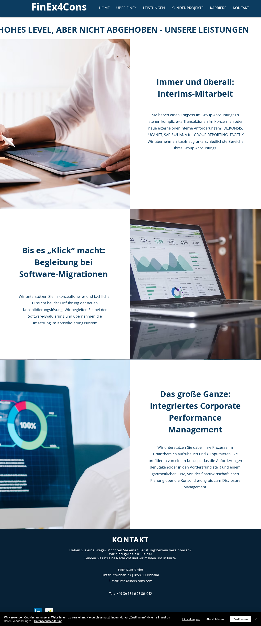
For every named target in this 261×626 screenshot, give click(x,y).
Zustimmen (240, 619)
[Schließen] (256, 619)
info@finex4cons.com (135, 581)
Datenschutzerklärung (48, 621)
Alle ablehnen (215, 619)
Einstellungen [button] (191, 619)
